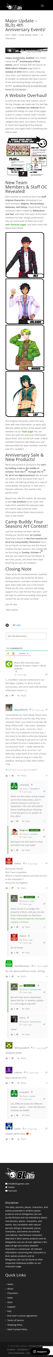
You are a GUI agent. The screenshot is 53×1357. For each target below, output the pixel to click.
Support (11, 1306)
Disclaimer (23, 1349)
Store (10, 1302)
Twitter (11, 1187)
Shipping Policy (14, 1324)
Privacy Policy (36, 1346)
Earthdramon (35, 989)
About (10, 1288)
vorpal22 (33, 834)
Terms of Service (15, 1320)
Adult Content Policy (17, 1329)
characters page (13, 1266)
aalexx (32, 1096)
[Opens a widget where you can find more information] (40, 1352)
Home (10, 1284)
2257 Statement (16, 1353)
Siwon (32, 901)
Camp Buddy (25, 34)
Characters (12, 1293)
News (35, 34)
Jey (31, 940)
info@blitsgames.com (18, 1183)
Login (18, 625)
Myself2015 (35, 789)
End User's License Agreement (22, 1315)
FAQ (9, 1311)
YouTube (12, 1190)
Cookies (11, 1349)
